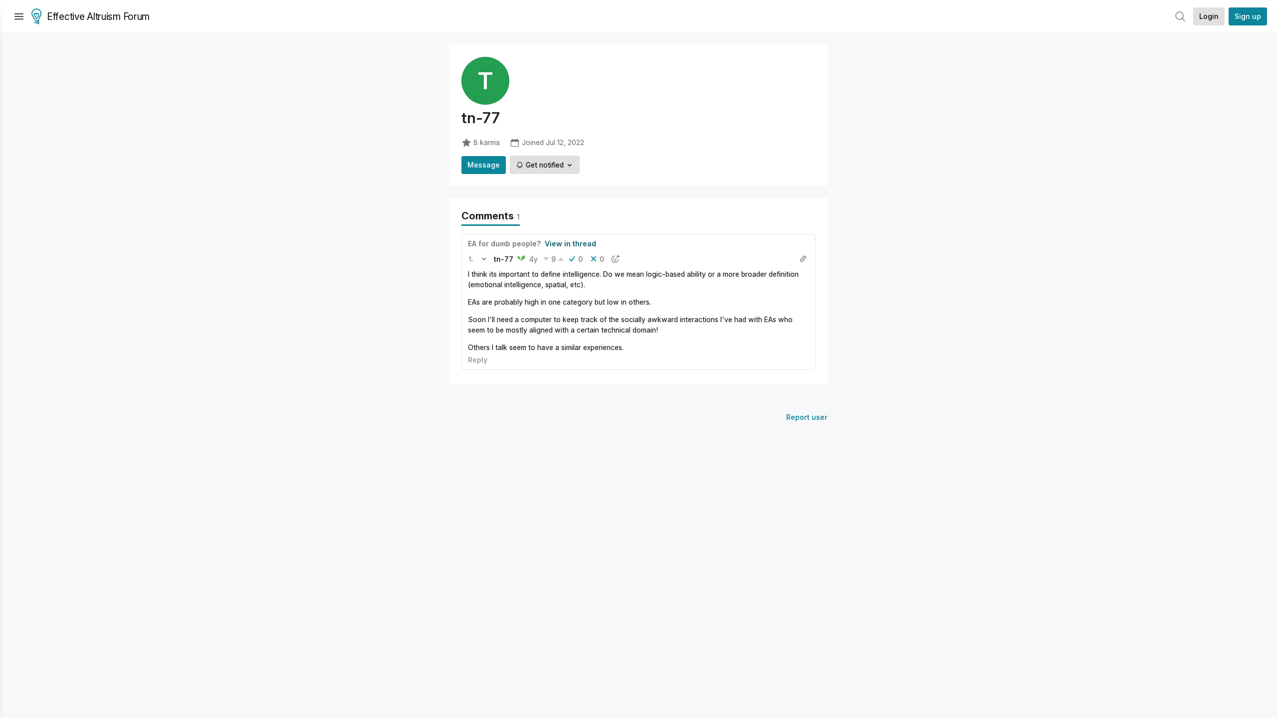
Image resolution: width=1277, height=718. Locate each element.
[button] (471, 259)
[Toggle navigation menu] (19, 16)
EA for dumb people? (504, 243)
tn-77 (503, 259)
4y (533, 259)
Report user (807, 417)
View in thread (570, 243)
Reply (477, 360)
